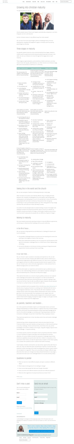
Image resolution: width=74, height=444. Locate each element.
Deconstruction (28, 1)
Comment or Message (39, 403)
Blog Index (48, 437)
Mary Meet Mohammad (50, 286)
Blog (56, 1)
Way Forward (5, 1)
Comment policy (35, 437)
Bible (38, 1)
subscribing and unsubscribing (24, 408)
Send (36, 413)
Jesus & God (43, 1)
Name (18, 392)
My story (29, 437)
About (53, 1)
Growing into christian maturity (31, 7)
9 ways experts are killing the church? (42, 434)
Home (23, 1)
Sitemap (24, 437)
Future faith (34, 1)
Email (18, 397)
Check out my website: (41, 431)
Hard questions (48, 1)
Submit (19, 402)
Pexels (21, 376)
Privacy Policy (42, 437)
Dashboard (19, 414)
